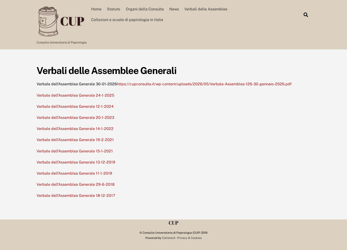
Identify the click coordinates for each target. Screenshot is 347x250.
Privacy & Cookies (189, 238)
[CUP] (61, 35)
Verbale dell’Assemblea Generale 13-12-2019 (76, 162)
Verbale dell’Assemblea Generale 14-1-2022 (75, 128)
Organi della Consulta (145, 9)
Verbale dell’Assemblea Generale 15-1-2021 (75, 151)
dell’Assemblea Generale (73, 195)
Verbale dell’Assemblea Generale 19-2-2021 (75, 140)
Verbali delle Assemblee (205, 9)
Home (96, 9)
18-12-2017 (105, 195)
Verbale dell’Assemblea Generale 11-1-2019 (74, 173)
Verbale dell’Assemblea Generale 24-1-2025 (75, 95)
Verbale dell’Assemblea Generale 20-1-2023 (75, 117)
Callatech (168, 238)
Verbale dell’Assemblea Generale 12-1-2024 (75, 106)
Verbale (44, 195)
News (174, 9)
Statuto (113, 9)
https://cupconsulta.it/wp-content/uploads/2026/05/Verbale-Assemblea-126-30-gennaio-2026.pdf (204, 84)
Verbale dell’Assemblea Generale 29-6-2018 (75, 184)
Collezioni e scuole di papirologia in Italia (127, 19)
